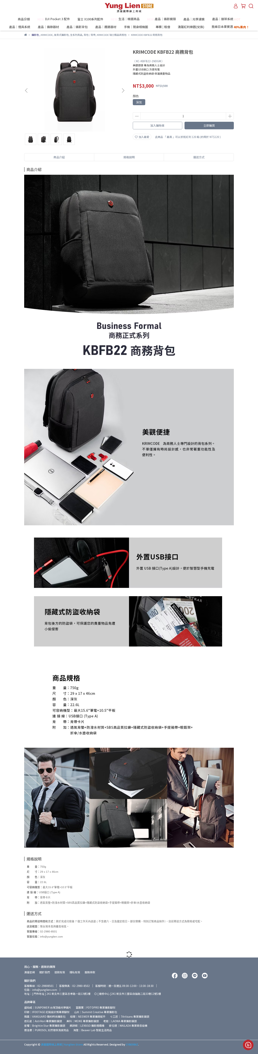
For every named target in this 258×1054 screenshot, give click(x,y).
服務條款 (90, 972)
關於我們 (44, 972)
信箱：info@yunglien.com (40, 990)
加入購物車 (157, 125)
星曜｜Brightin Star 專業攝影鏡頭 (44, 1025)
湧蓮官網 (29, 972)
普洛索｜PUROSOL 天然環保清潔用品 (46, 1030)
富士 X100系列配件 (90, 19)
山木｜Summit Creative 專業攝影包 (95, 1012)
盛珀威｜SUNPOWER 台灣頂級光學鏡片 (47, 1007)
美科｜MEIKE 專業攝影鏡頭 (82, 1021)
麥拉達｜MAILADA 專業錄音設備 (128, 1025)
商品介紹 (59, 157)
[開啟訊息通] (248, 1045)
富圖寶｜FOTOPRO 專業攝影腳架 (95, 1007)
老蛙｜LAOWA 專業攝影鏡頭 (120, 1021)
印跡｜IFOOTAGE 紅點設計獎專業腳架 (47, 1012)
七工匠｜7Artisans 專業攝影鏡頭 (129, 1016)
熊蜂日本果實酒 (230, 27)
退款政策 (59, 972)
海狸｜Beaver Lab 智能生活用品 (92, 1030)
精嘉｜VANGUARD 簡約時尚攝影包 (45, 1016)
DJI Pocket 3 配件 (53, 19)
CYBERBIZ (132, 1044)
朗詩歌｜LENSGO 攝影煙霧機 (87, 1025)
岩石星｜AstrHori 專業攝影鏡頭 (43, 1021)
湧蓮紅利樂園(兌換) (191, 27)
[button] (123, 90)
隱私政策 (75, 972)
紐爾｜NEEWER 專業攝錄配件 (88, 1016)
